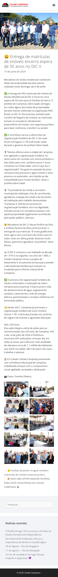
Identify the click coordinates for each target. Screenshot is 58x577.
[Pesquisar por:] (29, 504)
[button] (54, 5)
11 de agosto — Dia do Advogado (22, 550)
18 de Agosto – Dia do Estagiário (22, 546)
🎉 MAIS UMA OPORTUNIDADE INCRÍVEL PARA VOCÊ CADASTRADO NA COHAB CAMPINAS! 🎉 (27, 483)
